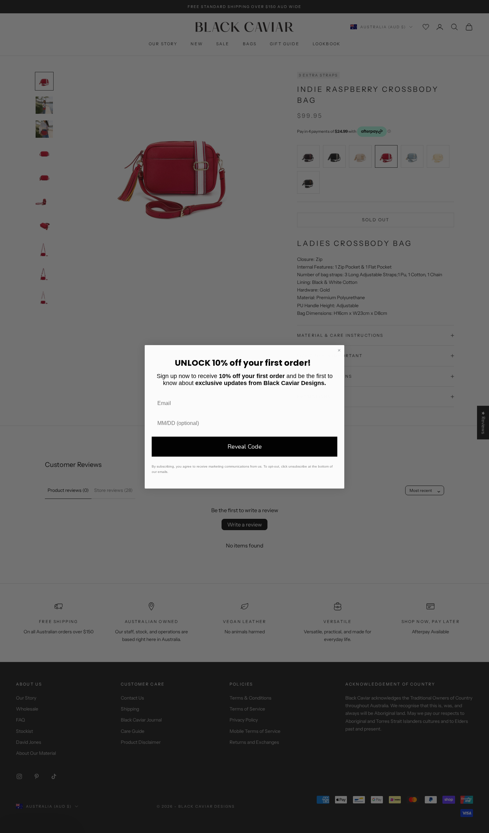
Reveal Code (245, 446)
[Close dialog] (339, 349)
